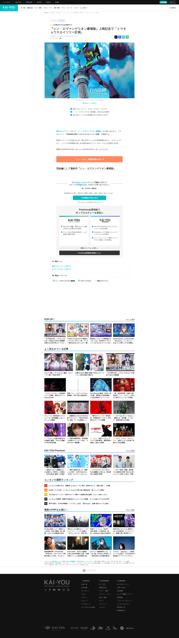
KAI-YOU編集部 (71, 561)
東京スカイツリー (63, 131)
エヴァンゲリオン (86, 281)
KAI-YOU (46, 12)
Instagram (64, 589)
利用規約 (120, 597)
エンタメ (52, 12)
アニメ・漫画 (103, 591)
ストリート (103, 604)
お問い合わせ (121, 587)
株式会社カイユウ (56, 561)
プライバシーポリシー (124, 601)
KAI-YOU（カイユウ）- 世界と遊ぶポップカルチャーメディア (9, 8)
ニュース (58, 12)
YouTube (54, 589)
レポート (84, 597)
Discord (59, 589)
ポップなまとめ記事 (88, 607)
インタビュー (85, 604)
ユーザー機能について (124, 594)
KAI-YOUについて (123, 584)
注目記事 (84, 587)
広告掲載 (120, 591)
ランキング (85, 591)
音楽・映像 (103, 597)
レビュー (84, 601)
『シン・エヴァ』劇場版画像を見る (88, 159)
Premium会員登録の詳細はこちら (89, 253)
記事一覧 (84, 584)
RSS (68, 589)
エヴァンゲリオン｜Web (60, 269)
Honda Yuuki (54, 38)
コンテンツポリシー (89, 561)
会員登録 (163, 2)
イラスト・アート (105, 594)
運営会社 (120, 607)
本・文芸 (102, 584)
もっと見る (83, 7)
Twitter (45, 589)
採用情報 (120, 610)
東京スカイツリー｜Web (60, 266)
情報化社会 (103, 587)
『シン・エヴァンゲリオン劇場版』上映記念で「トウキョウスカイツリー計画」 (88, 30)
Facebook (50, 589)
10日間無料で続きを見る (89, 198)
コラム (83, 594)
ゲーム (101, 601)
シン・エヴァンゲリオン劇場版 (89, 131)
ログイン (172, 2)
